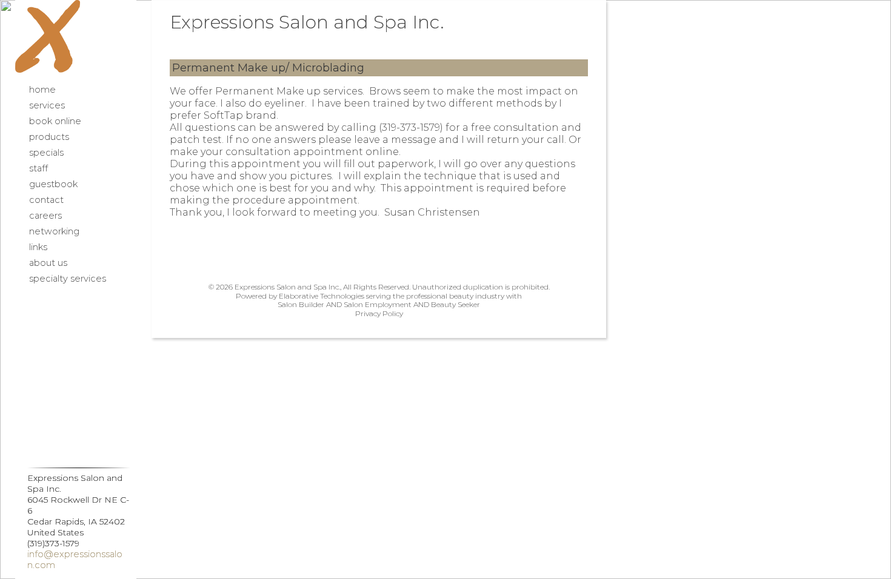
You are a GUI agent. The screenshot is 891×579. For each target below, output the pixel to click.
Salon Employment (378, 304)
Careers (45, 215)
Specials (46, 152)
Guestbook (53, 184)
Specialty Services (67, 278)
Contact (46, 199)
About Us (48, 262)
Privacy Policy (379, 313)
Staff (38, 168)
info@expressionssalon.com (74, 560)
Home (42, 89)
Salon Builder (301, 304)
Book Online (55, 121)
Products (49, 136)
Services (47, 105)
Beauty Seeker (455, 304)
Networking (54, 231)
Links (38, 247)
